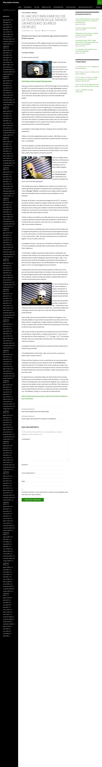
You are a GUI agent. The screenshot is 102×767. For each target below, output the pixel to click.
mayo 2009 (6, 544)
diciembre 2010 (7, 495)
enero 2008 (6, 584)
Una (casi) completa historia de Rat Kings (35, 410)
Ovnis (19, 7)
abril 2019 (5, 242)
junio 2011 (6, 481)
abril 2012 (5, 455)
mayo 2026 (6, 27)
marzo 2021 (6, 184)
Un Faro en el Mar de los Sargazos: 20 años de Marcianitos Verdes (87, 85)
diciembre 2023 (7, 100)
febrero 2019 (6, 247)
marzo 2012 (6, 457)
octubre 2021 (6, 165)
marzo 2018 (6, 275)
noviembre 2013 (7, 406)
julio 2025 (5, 52)
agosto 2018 (6, 263)
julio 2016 (5, 326)
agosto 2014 (6, 385)
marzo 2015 (6, 366)
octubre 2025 (6, 44)
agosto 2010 (6, 506)
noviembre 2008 (7, 558)
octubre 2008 (6, 560)
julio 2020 (5, 205)
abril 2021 (5, 181)
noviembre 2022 (7, 132)
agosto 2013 (6, 415)
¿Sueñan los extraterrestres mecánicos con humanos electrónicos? (86, 79)
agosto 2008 (6, 567)
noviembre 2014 (7, 376)
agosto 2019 (6, 233)
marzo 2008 (6, 579)
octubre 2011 (6, 469)
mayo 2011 (6, 483)
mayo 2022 (6, 148)
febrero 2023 (6, 125)
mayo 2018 (6, 270)
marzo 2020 (6, 214)
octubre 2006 (6, 621)
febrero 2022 (6, 156)
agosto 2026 (6, 20)
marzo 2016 (6, 336)
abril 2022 (5, 151)
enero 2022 (6, 158)
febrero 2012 (6, 460)
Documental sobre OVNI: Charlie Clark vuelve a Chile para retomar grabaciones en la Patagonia (87, 42)
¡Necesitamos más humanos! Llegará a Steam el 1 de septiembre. (86, 34)
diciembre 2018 (7, 252)
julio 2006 (5, 628)
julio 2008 (5, 569)
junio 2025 (6, 55)
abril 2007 (5, 607)
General (98, 7)
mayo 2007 (6, 605)
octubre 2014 (6, 378)
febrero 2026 (6, 34)
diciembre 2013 (7, 404)
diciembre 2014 (7, 373)
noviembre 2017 (7, 284)
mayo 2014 (6, 392)
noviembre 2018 (7, 254)
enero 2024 (6, 97)
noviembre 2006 (7, 619)
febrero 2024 (6, 95)
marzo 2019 (6, 244)
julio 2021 (5, 174)
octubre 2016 (6, 317)
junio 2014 (6, 389)
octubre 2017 (6, 287)
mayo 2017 (6, 301)
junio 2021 (6, 176)
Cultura (36, 7)
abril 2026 (5, 29)
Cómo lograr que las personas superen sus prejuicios (39, 417)
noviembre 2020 (7, 193)
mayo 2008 (6, 574)
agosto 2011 (6, 476)
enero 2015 (6, 371)
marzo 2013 (6, 427)
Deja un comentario (49, 30)
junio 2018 (6, 268)
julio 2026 (5, 22)
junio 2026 (6, 24)
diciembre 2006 (7, 617)
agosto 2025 (6, 50)
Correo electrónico (29, 473)
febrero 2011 (6, 490)
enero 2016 (6, 340)
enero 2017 (6, 310)
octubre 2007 (6, 591)
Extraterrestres (58, 7)
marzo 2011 (6, 488)
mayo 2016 (6, 331)
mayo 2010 (6, 513)
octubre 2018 (6, 256)
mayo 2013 (6, 422)
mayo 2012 (6, 453)
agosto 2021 (6, 172)
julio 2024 (5, 83)
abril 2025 (5, 60)
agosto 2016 (6, 324)
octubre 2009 (6, 530)
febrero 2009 (6, 551)
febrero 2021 (6, 186)
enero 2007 (6, 614)
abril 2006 (5, 636)
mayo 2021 (6, 179)
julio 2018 (5, 265)
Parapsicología (46, 7)
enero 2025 (6, 67)
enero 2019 (6, 249)
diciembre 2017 (7, 282)
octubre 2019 (6, 226)
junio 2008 (6, 572)
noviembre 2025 (7, 41)
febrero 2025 (6, 64)
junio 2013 (6, 420)
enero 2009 (6, 553)
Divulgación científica (85, 7)
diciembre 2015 (7, 343)
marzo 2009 (6, 549)
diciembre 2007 (7, 586)
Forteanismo (28, 7)
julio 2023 (5, 113)
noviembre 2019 (7, 224)
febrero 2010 (6, 521)
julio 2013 (5, 417)
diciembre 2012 (7, 434)
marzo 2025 (6, 62)
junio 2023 (6, 116)
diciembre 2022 (7, 130)
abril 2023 (5, 120)
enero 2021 (6, 188)
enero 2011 (6, 493)
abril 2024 (5, 90)
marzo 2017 (6, 305)
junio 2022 (6, 146)
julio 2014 (5, 387)
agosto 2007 (6, 597)
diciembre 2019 (7, 221)
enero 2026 (6, 36)
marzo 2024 (6, 92)
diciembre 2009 (7, 525)
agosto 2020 (6, 202)
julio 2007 (5, 600)
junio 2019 (6, 237)
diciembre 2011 (7, 464)
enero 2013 (6, 432)
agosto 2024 (6, 80)
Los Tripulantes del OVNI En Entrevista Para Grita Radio (86, 50)
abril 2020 (5, 212)
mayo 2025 (6, 57)
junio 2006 (6, 631)
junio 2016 (6, 329)
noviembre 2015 (7, 345)
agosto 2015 (6, 354)
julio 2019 (5, 235)
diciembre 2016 (7, 312)
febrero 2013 (6, 429)
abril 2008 (5, 577)
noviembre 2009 (7, 528)
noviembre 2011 (7, 467)
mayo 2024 (6, 88)
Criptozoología (71, 7)
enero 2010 (6, 523)
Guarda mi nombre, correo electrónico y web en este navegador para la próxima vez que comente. (45, 493)
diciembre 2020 (7, 191)
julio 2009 (5, 539)
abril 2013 (5, 425)
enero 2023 (6, 128)
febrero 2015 (6, 368)
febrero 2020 (6, 216)
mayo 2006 (6, 633)
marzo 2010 (6, 518)
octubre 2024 (6, 74)
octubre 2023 (6, 104)
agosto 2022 (6, 141)
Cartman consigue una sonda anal (85, 28)
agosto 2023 (6, 111)
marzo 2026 (6, 32)
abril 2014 (5, 394)
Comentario (26, 439)
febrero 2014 (6, 399)
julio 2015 (5, 357)
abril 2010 (5, 516)
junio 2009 (6, 541)
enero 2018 (6, 280)
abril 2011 (5, 485)
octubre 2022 (6, 135)
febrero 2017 (6, 308)
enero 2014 (6, 401)
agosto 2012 (6, 445)
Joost (77, 90)
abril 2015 (5, 364)
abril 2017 (5, 303)
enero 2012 (6, 462)
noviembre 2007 (7, 589)
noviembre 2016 (7, 315)
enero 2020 (6, 219)
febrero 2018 (6, 277)
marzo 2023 (6, 123)
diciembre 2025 (7, 39)
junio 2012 (6, 450)
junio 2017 (6, 298)
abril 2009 (5, 546)
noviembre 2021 (7, 163)
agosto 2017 (6, 293)
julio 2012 (5, 448)
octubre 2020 (6, 196)
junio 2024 (6, 85)
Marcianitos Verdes (11, 2)
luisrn (38, 30)
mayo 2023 (6, 118)
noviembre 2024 (7, 72)
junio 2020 (6, 207)
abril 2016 (5, 333)
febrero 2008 (6, 581)
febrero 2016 (6, 338)
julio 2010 (5, 509)
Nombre (25, 464)
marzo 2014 (6, 397)
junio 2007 (6, 602)
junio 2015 (6, 359)
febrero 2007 (6, 612)
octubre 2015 (6, 348)
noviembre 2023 (7, 102)
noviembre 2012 (7, 436)
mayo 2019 (6, 240)
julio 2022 (5, 144)
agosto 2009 (6, 537)
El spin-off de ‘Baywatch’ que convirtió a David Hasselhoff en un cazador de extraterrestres (87, 20)
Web (23, 481)
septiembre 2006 (7, 624)
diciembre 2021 (7, 160)
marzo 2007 (6, 609)
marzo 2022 (6, 153)
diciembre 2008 (7, 556)
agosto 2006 (6, 626)
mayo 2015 (6, 361)
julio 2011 (5, 478)
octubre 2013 (6, 408)
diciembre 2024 (7, 69)
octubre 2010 (6, 500)
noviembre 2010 (7, 497)
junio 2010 (6, 511)
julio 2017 (5, 296)
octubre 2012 (6, 439)
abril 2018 (5, 272)
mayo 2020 (6, 209)
